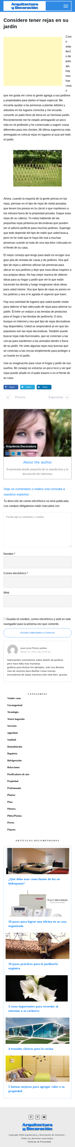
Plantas (11, 795)
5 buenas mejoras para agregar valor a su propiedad (37, 1076)
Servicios (12, 726)
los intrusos (10, 213)
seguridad (12, 733)
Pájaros (11, 829)
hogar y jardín (29, 279)
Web (6, 592)
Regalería (12, 753)
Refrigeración (14, 760)
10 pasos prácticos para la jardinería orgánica (37, 953)
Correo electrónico (15, 573)
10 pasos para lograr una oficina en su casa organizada (37, 910)
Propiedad (12, 781)
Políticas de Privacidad (39, 1142)
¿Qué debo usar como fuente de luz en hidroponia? (37, 868)
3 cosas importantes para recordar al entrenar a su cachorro (37, 995)
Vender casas (14, 698)
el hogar (47, 363)
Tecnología (12, 712)
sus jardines (62, 95)
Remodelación (14, 746)
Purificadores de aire (18, 774)
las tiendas (29, 316)
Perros (10, 822)
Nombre (9, 553)
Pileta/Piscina (14, 816)
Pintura (11, 809)
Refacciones (13, 767)
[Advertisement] (32, 61)
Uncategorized (14, 705)
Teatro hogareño (16, 719)
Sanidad (11, 739)
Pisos (10, 802)
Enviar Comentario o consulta (37, 633)
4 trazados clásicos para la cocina (37, 1036)
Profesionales (14, 788)
